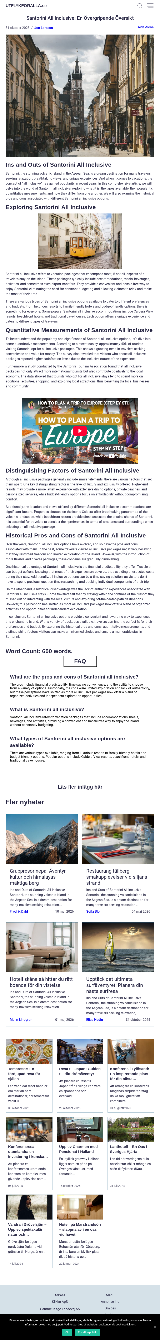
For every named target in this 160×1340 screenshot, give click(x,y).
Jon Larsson (43, 28)
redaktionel (146, 27)
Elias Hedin (94, 1020)
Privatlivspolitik (87, 1332)
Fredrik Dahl (19, 911)
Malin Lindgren (21, 1020)
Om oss (110, 1308)
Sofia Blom (94, 911)
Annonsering (110, 1302)
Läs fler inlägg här (80, 787)
